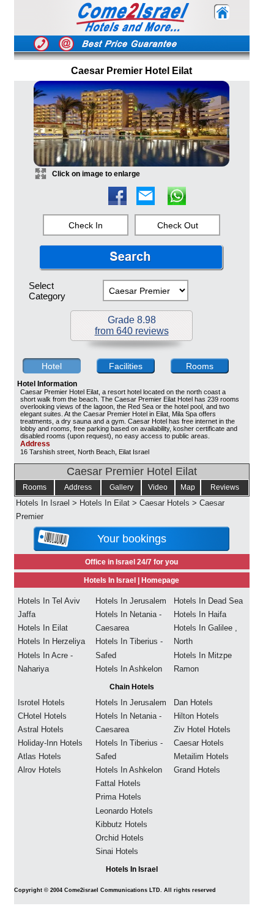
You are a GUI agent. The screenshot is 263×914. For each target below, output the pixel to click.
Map (187, 487)
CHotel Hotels (42, 716)
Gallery (121, 487)
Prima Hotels (118, 796)
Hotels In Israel (43, 503)
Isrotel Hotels (41, 702)
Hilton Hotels (196, 716)
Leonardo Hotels (124, 810)
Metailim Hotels (201, 756)
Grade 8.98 (132, 325)
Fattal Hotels (118, 783)
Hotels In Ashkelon (128, 668)
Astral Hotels (41, 729)
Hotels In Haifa (200, 614)
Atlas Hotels (39, 756)
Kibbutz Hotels (121, 824)
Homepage (160, 580)
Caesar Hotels (164, 503)
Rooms (34, 487)
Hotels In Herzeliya (51, 641)
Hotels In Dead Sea (208, 600)
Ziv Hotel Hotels (202, 729)
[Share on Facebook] (117, 202)
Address (78, 487)
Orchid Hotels (119, 837)
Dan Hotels (193, 702)
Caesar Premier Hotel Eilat (132, 471)
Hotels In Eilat (105, 503)
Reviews (224, 487)
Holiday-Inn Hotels (50, 742)
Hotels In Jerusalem (130, 600)
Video (158, 487)
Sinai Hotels (116, 851)
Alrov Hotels (39, 769)
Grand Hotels (197, 769)
